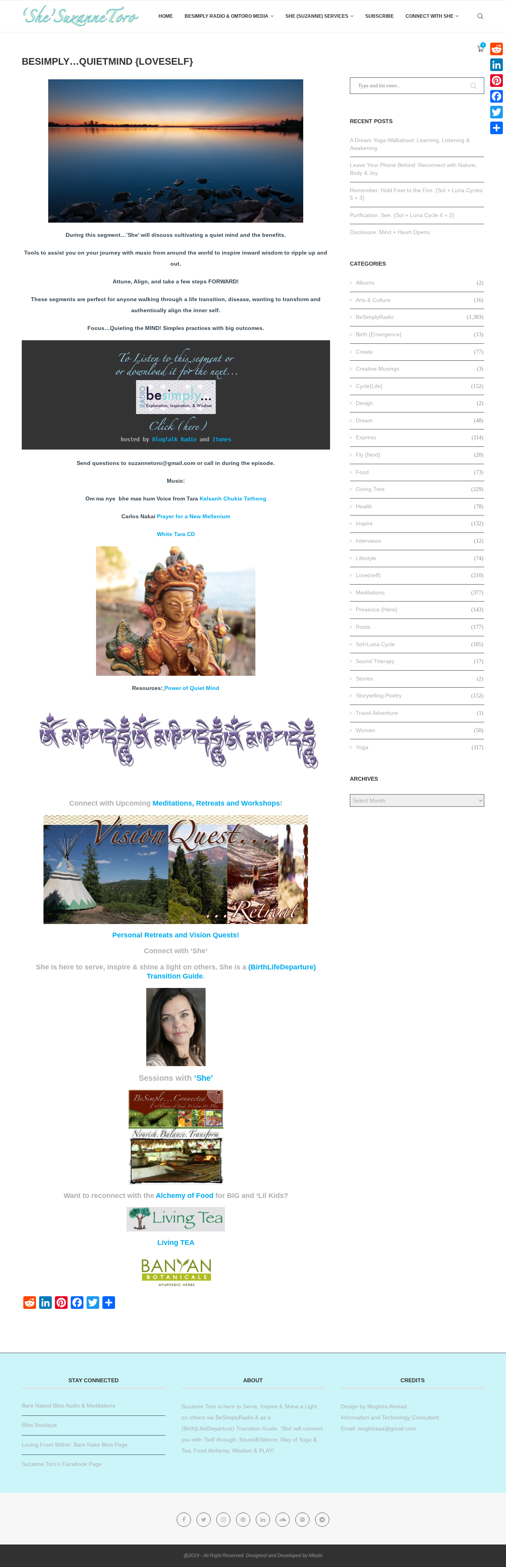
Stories (419, 678)
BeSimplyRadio (419, 317)
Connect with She (429, 16)
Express (419, 437)
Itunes (221, 439)
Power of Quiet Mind (191, 688)
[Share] (496, 128)
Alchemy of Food (184, 1196)
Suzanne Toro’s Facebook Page (62, 1464)
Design (419, 403)
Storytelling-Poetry (419, 695)
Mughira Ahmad (386, 1406)
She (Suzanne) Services (316, 16)
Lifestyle (419, 558)
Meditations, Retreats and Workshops (216, 803)
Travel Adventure (419, 713)
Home (166, 16)
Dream (419, 420)
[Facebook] (184, 1519)
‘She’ (203, 1078)
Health (419, 506)
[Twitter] (204, 1519)
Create (419, 352)
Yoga (419, 747)
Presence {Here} (419, 609)
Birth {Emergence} (419, 334)
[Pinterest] (244, 1519)
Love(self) (419, 575)
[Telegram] (322, 1519)
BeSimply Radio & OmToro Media (226, 16)
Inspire (419, 523)
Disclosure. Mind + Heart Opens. (390, 232)
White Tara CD (176, 534)
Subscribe (379, 16)
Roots (419, 627)
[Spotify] (303, 1519)
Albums (419, 282)
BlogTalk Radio (174, 439)
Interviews (419, 541)
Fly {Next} (419, 455)
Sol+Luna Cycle (419, 644)
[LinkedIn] (496, 65)
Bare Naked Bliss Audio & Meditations (68, 1405)
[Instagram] (224, 1519)
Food (419, 472)
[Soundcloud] (283, 1519)
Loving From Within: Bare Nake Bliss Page (75, 1444)
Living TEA (175, 1242)
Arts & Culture (419, 300)
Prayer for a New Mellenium (193, 516)
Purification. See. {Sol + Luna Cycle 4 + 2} (402, 215)
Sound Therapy (419, 661)
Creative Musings (419, 369)
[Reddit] (496, 49)
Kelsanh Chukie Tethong (233, 498)
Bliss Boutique (39, 1425)
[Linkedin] (264, 1519)
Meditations (419, 592)
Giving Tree (419, 489)
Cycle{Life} (419, 386)
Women (419, 730)
